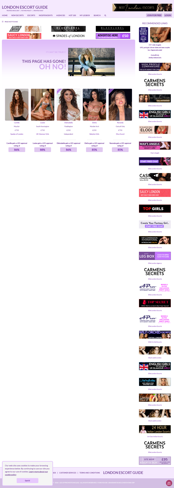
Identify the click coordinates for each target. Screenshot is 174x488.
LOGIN (168, 15)
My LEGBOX (85, 15)
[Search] (105, 15)
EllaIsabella (68, 123)
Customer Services (67, 473)
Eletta (94, 123)
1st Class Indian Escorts (155, 436)
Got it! (27, 480)
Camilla (16, 123)
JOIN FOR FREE (154, 15)
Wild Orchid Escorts (155, 342)
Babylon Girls (94, 134)
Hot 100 (72, 15)
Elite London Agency (155, 263)
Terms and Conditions (89, 473)
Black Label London (154, 358)
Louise (42, 123)
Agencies (60, 15)
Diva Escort (120, 134)
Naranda (120, 123)
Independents (45, 15)
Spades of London (16, 134)
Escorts (31, 15)
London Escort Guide (25, 7)
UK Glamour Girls (42, 134)
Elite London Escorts (155, 74)
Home (5, 15)
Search (97, 15)
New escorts (17, 15)
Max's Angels (155, 153)
